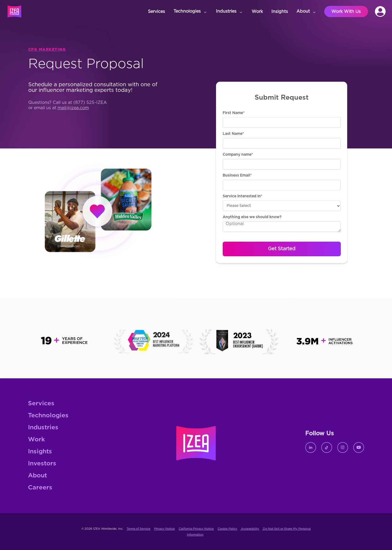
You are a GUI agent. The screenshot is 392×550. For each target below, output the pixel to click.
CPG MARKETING (47, 50)
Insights (40, 452)
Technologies (48, 415)
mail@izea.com (73, 108)
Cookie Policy (227, 528)
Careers (40, 488)
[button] (190, 11)
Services (41, 403)
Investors (42, 464)
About (37, 476)
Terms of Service (138, 528)
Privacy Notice (164, 528)
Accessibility (249, 528)
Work (36, 440)
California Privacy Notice (196, 528)
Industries (43, 428)
